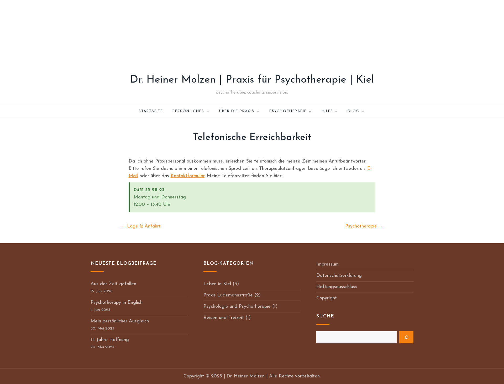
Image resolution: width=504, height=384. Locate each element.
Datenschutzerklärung (339, 275)
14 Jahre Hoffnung (110, 340)
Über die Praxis (236, 110)
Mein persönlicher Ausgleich (120, 321)
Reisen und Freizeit (223, 318)
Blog (354, 110)
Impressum (327, 264)
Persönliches (188, 110)
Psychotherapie (288, 110)
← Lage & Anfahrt (141, 226)
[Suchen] (406, 337)
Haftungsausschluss (336, 287)
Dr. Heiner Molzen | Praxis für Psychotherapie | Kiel (252, 80)
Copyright (326, 298)
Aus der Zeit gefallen (113, 284)
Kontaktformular (187, 176)
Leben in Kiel (217, 284)
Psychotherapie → (364, 226)
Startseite (151, 110)
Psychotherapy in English (117, 302)
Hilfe (327, 110)
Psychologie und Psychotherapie (237, 306)
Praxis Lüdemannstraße (228, 295)
